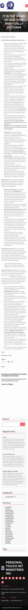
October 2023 (9, 520)
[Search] (22, 424)
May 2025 (7, 508)
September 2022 (9, 538)
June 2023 (8, 526)
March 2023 (8, 531)
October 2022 (9, 536)
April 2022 (7, 543)
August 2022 (8, 539)
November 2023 (9, 518)
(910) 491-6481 (5, 600)
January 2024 (8, 515)
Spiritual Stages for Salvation (10, 471)
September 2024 (9, 513)
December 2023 (9, 516)
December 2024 (9, 511)
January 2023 (8, 534)
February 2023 (9, 533)
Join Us (5, 437)
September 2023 (9, 521)
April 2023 (7, 530)
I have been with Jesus (9, 454)
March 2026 (8, 507)
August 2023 (8, 523)
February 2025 (9, 510)
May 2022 (7, 541)
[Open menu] (26, 5)
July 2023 (7, 525)
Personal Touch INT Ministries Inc (15, 568)
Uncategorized (9, 496)
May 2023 (7, 528)
